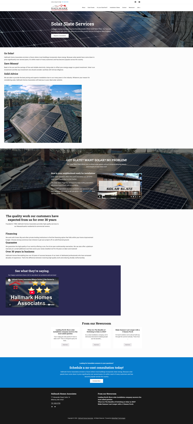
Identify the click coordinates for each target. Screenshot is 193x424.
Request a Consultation (60, 35)
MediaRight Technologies (118, 418)
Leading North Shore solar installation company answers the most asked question (65, 332)
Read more (66, 345)
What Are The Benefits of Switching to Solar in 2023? (96, 331)
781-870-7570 (87, 191)
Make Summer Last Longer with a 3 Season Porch (127, 331)
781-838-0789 (65, 2)
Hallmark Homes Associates (85, 418)
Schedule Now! (97, 381)
